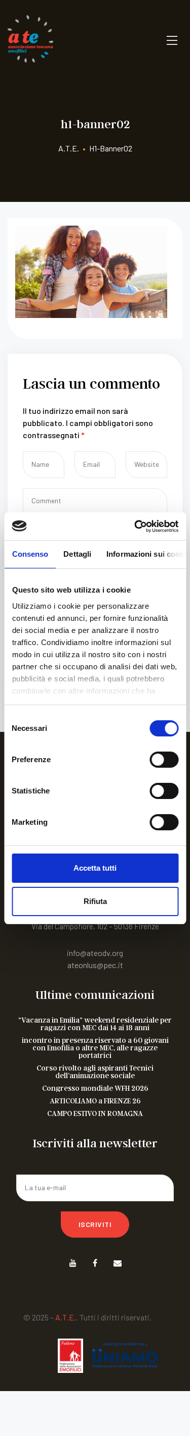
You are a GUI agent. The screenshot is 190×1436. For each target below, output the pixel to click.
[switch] (163, 760)
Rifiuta (95, 901)
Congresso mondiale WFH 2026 (95, 1088)
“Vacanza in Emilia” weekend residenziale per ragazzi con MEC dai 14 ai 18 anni (95, 1023)
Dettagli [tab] (77, 554)
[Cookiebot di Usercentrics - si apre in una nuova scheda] (135, 526)
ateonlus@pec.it (95, 965)
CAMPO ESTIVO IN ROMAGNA (95, 1113)
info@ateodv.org (95, 953)
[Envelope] (117, 1263)
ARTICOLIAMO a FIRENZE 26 (95, 1100)
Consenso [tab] (30, 554)
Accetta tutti (95, 868)
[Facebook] (95, 1263)
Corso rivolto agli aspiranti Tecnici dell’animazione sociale (95, 1071)
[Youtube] (72, 1263)
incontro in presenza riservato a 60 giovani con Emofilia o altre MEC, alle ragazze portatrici (95, 1047)
